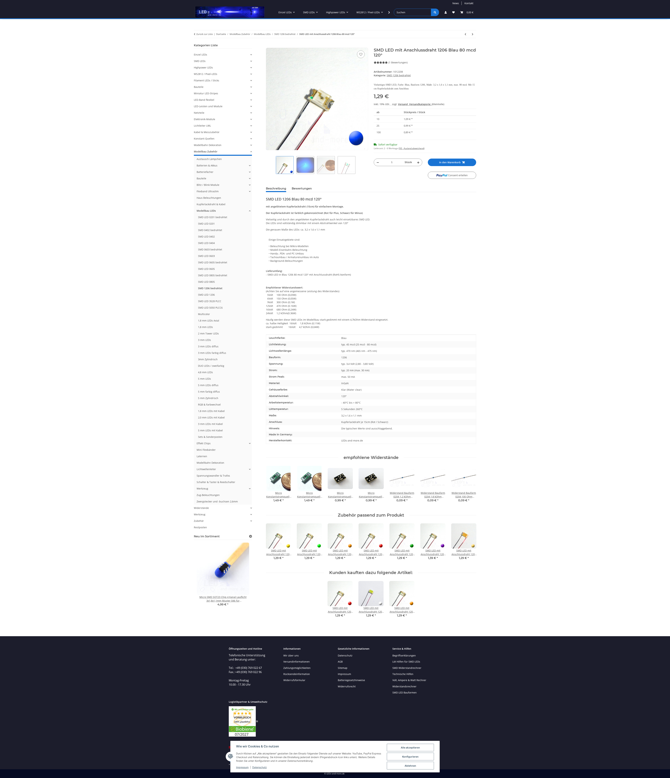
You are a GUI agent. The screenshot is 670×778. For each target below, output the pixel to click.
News (455, 3)
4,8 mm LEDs (205, 372)
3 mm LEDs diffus (208, 346)
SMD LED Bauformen (404, 692)
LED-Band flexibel (204, 99)
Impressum (242, 767)
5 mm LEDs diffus (208, 385)
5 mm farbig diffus (209, 391)
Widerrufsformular (294, 680)
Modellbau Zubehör (205, 151)
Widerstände (201, 508)
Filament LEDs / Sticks (206, 80)
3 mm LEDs (204, 340)
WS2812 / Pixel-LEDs (205, 74)
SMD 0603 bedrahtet (210, 249)
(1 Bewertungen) (398, 62)
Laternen (202, 456)
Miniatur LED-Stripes (206, 93)
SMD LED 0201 (206, 223)
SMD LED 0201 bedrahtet (212, 217)
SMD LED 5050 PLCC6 (210, 307)
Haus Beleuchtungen (209, 197)
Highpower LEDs (203, 67)
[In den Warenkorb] (268, 46)
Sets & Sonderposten (210, 437)
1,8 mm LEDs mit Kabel (211, 411)
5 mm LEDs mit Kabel (210, 430)
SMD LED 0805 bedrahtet (212, 275)
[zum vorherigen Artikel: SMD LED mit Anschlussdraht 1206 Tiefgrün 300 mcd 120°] (465, 34)
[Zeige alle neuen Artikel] (250, 536)
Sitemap (342, 668)
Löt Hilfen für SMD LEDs (406, 661)
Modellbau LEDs (206, 210)
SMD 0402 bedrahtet (210, 230)
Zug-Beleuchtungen (208, 495)
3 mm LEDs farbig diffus (212, 353)
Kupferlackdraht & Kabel (211, 204)
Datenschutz (259, 767)
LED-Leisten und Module (208, 106)
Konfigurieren (410, 756)
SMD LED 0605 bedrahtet (212, 262)
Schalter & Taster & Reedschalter (216, 482)
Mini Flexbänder (206, 449)
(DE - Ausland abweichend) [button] (412, 148)
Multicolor (204, 314)
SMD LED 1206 (206, 294)
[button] (445, 12)
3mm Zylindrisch (208, 359)
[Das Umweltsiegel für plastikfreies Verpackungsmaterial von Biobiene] (243, 721)
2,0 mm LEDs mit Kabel (211, 417)
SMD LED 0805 (206, 281)
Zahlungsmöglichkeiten (297, 668)
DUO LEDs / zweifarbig (211, 365)
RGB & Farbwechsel (209, 404)
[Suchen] (435, 12)
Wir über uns (291, 655)
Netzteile (199, 112)
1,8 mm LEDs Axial (208, 320)
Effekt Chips (204, 443)
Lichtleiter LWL (202, 125)
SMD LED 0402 (206, 236)
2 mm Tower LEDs (208, 333)
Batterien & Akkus (207, 165)
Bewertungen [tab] (302, 188)
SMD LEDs (200, 61)
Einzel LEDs (200, 54)
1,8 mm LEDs (205, 327)
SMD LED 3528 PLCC (209, 301)
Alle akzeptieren (410, 747)
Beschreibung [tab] (276, 188)
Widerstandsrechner (404, 686)
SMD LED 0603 (206, 256)
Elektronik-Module (204, 119)
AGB (340, 661)
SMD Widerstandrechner (406, 668)
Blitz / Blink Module (208, 185)
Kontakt (468, 3)
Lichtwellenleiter (206, 469)
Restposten (200, 527)
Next (470, 486)
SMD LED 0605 (206, 269)
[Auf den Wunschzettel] (361, 54)
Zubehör (199, 521)
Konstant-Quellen (204, 138)
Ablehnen (410, 765)
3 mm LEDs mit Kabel (210, 424)
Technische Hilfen (402, 674)
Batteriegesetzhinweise (351, 680)
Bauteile (198, 87)
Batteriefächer (205, 172)
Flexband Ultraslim (208, 191)
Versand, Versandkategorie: (415, 104)
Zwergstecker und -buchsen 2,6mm (217, 501)
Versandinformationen (296, 661)
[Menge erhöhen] (418, 162)
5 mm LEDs (204, 378)
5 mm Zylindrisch (208, 398)
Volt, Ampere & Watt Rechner (409, 680)
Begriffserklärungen (404, 655)
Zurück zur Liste (204, 34)
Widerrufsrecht (347, 686)
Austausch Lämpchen (209, 159)
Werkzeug (202, 488)
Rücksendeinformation (296, 674)
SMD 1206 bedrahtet (399, 75)
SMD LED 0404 (206, 243)
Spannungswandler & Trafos (213, 475)
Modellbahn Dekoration (207, 145)
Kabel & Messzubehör (206, 132)
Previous (271, 486)
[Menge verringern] (378, 162)
